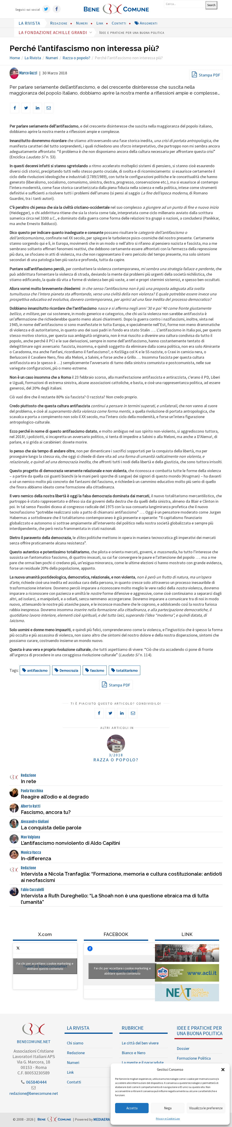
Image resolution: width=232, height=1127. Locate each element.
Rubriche (133, 1028)
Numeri (82, 23)
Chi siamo (75, 1043)
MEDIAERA (101, 1119)
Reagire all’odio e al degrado (55, 797)
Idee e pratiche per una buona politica (131, 32)
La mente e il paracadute (143, 1062)
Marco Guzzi (28, 73)
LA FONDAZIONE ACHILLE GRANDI (53, 32)
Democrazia (69, 670)
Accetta (132, 1108)
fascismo (97, 670)
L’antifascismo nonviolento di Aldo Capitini (70, 843)
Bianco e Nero (133, 1052)
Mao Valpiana (30, 837)
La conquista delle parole (51, 828)
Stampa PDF (209, 75)
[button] (223, 1069)
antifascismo (37, 670)
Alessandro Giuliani (35, 821)
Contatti (119, 23)
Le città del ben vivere (140, 1043)
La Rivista (78, 1028)
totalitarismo (127, 670)
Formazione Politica (194, 1058)
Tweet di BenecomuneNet (45, 966)
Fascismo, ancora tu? (46, 812)
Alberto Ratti (30, 806)
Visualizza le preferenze (206, 1108)
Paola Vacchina (32, 791)
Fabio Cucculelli (32, 889)
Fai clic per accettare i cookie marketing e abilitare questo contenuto (45, 966)
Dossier (183, 1048)
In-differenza (36, 858)
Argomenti (148, 23)
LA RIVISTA (29, 23)
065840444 (35, 1082)
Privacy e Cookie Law (168, 1118)
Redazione (59, 23)
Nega (168, 1108)
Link (99, 23)
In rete (28, 781)
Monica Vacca (31, 852)
